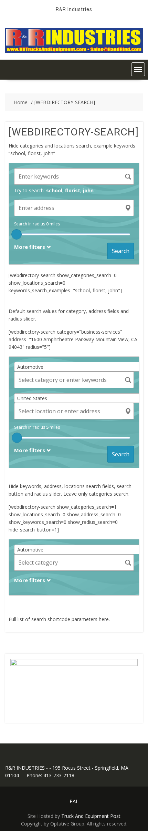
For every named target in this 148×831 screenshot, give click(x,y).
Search (120, 251)
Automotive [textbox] (30, 367)
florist (72, 190)
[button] (138, 69)
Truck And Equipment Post (90, 816)
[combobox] (79, 367)
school (54, 190)
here (104, 619)
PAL (74, 801)
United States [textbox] (32, 398)
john (88, 190)
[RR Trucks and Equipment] (74, 51)
